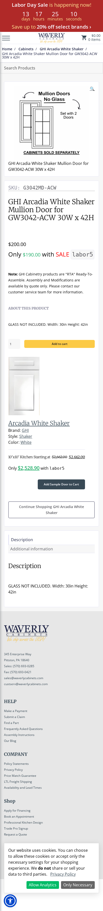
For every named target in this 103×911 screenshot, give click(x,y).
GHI (25, 430)
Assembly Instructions (19, 735)
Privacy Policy (13, 770)
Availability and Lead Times (23, 787)
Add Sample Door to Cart (61, 484)
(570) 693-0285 (23, 666)
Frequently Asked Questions (23, 729)
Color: (14, 442)
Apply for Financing (17, 810)
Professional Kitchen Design (23, 822)
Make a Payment (15, 711)
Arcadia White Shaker (39, 423)
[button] (10, 901)
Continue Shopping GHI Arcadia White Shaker (51, 509)
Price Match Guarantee (20, 776)
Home (7, 49)
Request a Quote (15, 834)
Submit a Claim (14, 717)
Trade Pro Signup (16, 828)
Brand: (14, 430)
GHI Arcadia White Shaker (62, 49)
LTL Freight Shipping (18, 782)
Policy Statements (16, 764)
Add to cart (60, 344)
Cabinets (26, 49)
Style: (13, 436)
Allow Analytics (42, 885)
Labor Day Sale (30, 4)
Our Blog (10, 741)
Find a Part (11, 723)
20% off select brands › (64, 27)
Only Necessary (77, 885)
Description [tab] (22, 539)
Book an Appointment (19, 816)
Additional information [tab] (31, 549)
